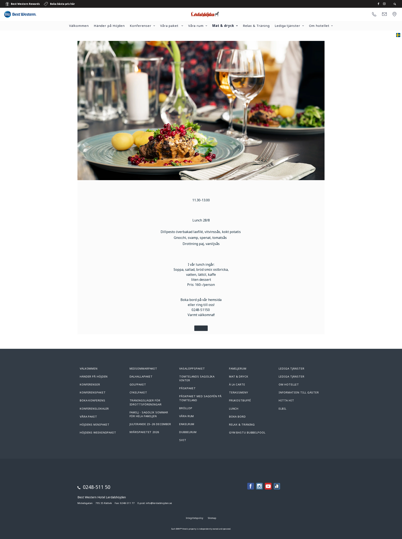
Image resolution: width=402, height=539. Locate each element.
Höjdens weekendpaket (98, 432)
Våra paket (169, 25)
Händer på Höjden (109, 25)
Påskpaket (187, 388)
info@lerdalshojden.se (159, 503)
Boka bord (237, 416)
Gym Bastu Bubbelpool (247, 432)
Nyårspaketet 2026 (144, 432)
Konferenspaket (93, 392)
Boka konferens (92, 400)
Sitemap (212, 518)
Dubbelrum (188, 432)
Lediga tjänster (287, 25)
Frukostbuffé (240, 400)
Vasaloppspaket (192, 368)
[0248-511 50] (374, 14)
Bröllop (185, 408)
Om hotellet (319, 25)
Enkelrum (186, 424)
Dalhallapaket (141, 376)
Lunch (234, 408)
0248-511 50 (96, 487)
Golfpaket (138, 384)
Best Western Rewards (25, 4)
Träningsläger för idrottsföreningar (146, 402)
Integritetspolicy (194, 518)
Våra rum (196, 25)
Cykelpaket (138, 392)
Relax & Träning (256, 25)
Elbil (282, 408)
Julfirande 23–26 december (150, 424)
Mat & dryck (223, 25)
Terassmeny (238, 392)
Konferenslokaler (94, 408)
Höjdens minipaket (95, 424)
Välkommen (79, 25)
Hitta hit (286, 400)
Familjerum (237, 368)
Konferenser (140, 25)
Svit (182, 440)
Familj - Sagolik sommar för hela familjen (149, 414)
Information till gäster (299, 392)
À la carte (237, 384)
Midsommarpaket (143, 368)
